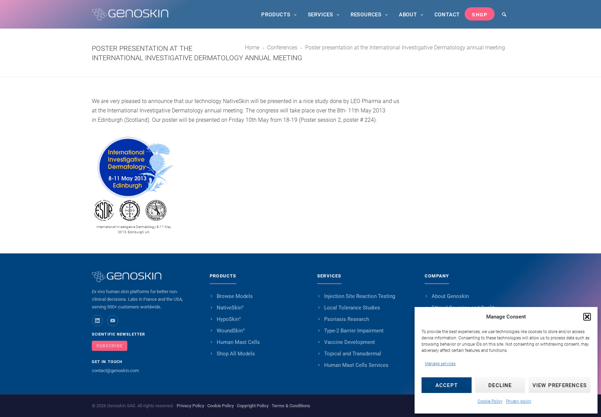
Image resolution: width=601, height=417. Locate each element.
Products (275, 14)
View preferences (559, 385)
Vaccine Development (349, 342)
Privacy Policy (190, 405)
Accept (446, 385)
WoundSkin (231, 331)
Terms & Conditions (291, 405)
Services (320, 14)
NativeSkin (230, 308)
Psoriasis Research (346, 319)
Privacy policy (518, 401)
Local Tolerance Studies (352, 308)
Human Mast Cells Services (356, 365)
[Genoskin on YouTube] (112, 320)
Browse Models (235, 296)
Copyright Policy (253, 405)
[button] (587, 316)
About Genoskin (450, 296)
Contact (447, 14)
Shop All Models (236, 354)
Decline (500, 385)
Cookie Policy (490, 401)
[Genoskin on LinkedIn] (97, 320)
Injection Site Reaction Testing (359, 296)
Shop (479, 14)
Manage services (440, 363)
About (408, 14)
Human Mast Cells (238, 342)
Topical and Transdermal (352, 354)
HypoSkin (229, 319)
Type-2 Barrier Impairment (354, 331)
